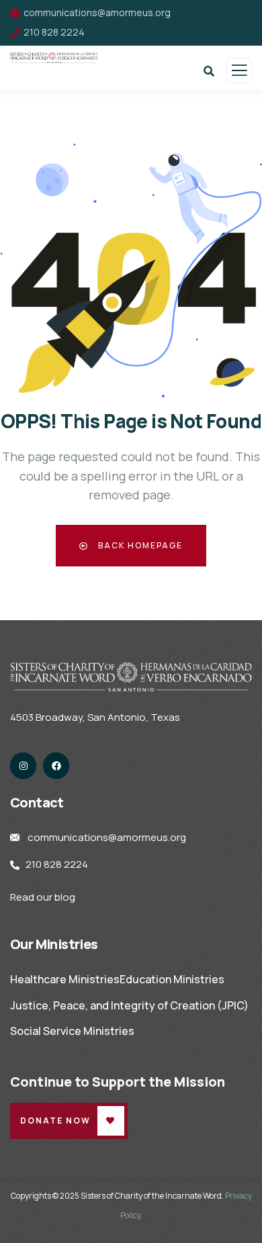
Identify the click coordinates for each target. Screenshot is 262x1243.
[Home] (131, 676)
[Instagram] (23, 765)
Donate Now (55, 1120)
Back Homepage (139, 545)
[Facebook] (56, 765)
